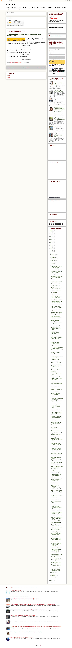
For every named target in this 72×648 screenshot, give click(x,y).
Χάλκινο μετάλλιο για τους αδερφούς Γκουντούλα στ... (56, 345)
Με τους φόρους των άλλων (56, 283)
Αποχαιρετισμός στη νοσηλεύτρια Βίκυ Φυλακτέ (58, 91)
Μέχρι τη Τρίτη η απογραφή (56, 556)
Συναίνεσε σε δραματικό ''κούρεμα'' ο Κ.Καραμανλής (56, 304)
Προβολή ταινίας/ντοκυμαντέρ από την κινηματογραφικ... (56, 288)
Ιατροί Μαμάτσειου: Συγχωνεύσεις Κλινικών (55, 541)
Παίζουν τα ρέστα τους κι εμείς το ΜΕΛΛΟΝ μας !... (56, 480)
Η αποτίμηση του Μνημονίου (56, 369)
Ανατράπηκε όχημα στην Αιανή (56, 312)
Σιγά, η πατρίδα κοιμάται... (55, 316)
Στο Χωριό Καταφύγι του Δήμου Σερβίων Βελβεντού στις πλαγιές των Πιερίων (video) (24, 598)
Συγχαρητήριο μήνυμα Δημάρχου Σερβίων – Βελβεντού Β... (57, 323)
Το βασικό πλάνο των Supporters (55, 486)
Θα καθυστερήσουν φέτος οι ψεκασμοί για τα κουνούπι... (56, 464)
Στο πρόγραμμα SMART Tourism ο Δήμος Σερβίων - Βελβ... (57, 504)
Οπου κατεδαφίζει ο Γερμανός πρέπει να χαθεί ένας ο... (56, 552)
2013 (51, 250)
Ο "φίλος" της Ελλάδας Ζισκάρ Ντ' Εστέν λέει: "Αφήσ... (56, 423)
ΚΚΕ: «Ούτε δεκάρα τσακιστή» (56, 414)
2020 (51, 239)
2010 (51, 578)
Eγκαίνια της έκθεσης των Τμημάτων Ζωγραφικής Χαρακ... (55, 406)
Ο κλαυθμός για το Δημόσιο (56, 558)
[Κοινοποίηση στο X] (26, 62)
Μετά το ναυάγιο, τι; (54, 361)
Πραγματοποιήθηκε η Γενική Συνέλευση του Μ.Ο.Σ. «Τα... (56, 563)
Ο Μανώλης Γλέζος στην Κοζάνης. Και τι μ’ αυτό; (55, 568)
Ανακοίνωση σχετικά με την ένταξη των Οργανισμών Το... (56, 417)
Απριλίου (53, 572)
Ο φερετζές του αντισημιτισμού (56, 453)
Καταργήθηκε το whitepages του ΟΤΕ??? (17, 590)
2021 (51, 237)
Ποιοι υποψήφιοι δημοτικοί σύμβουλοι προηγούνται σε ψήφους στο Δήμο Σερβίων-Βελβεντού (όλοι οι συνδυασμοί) (24, 595)
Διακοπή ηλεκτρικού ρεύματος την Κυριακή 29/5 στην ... (56, 433)
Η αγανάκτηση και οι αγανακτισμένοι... (54, 279)
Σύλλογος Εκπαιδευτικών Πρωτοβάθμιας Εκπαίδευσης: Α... (56, 419)
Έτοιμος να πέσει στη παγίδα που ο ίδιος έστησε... (56, 550)
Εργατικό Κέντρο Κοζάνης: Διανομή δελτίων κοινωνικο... (56, 326)
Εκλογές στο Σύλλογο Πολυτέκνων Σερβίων (55, 333)
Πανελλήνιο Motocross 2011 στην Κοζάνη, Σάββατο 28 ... (56, 404)
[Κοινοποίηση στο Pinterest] (28, 62)
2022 (51, 236)
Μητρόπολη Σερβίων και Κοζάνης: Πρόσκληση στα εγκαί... (56, 328)
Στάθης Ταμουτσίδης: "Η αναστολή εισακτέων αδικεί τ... (56, 515)
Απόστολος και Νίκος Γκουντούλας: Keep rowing (56, 335)
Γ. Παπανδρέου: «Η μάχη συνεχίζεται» (55, 536)
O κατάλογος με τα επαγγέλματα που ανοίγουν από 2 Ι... (56, 555)
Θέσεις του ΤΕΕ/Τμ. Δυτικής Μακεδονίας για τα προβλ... (56, 565)
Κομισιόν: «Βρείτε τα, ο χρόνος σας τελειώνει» (56, 379)
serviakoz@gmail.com (53, 18)
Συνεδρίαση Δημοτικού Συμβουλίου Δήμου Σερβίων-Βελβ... (56, 373)
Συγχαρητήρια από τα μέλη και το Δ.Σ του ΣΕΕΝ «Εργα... (56, 302)
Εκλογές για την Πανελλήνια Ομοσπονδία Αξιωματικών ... (56, 314)
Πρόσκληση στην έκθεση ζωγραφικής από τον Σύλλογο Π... (56, 410)
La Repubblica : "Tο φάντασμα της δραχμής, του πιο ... (56, 359)
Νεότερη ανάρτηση (10, 67)
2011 (51, 253)
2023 (51, 234)
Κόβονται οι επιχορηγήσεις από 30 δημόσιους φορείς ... (56, 267)
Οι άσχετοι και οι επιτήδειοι (55, 430)
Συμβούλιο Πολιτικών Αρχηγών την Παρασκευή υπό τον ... (56, 413)
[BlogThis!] (25, 62)
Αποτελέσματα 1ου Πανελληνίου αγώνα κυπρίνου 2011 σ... (56, 299)
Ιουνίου (52, 263)
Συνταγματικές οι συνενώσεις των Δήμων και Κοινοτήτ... (56, 475)
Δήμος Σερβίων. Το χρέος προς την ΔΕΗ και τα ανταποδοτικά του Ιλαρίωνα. (59, 98)
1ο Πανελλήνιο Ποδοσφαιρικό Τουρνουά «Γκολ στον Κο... (56, 547)
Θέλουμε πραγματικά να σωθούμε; (55, 340)
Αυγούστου (53, 260)
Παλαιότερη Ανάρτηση (41, 67)
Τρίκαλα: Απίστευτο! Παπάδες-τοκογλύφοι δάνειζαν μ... (56, 282)
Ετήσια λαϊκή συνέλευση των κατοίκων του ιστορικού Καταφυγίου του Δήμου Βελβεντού (59, 135)
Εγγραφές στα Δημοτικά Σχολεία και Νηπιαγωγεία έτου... (56, 446)
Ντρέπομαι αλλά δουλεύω (55, 529)
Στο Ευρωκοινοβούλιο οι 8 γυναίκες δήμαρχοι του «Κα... (56, 477)
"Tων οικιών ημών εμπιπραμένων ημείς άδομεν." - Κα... (56, 428)
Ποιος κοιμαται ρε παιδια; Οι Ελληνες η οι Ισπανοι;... (56, 460)
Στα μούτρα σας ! (54, 292)
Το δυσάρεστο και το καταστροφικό (54, 437)
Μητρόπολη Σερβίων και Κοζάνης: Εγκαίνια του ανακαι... (55, 469)
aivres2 (9, 77)
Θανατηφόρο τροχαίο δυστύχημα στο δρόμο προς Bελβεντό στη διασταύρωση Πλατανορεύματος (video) (27, 609)
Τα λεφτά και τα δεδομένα (55, 352)
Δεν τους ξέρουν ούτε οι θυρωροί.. (55, 354)
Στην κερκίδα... (53, 371)
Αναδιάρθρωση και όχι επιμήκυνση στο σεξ (55, 343)
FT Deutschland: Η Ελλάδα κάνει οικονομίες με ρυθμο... (57, 348)
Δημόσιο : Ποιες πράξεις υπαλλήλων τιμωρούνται (55, 321)
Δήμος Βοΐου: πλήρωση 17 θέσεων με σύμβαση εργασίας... (56, 387)
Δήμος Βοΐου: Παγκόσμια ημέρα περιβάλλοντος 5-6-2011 (56, 518)
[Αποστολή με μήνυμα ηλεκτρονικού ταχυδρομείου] (24, 62)
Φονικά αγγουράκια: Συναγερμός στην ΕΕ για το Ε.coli (56, 338)
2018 (51, 242)
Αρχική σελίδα (25, 67)
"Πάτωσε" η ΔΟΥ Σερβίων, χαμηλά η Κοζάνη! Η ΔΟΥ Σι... (56, 269)
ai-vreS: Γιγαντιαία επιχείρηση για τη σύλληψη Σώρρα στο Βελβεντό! (22, 637)
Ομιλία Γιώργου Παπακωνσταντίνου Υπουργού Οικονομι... (55, 482)
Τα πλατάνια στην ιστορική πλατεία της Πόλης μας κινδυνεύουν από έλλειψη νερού (59, 118)
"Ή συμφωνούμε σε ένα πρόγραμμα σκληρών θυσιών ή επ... (56, 439)
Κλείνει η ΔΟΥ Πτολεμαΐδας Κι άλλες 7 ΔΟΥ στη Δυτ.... (56, 528)
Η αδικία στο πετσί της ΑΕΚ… (56, 362)
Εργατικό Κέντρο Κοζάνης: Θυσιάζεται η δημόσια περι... (56, 444)
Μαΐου (52, 265)
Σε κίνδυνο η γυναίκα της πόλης (56, 462)
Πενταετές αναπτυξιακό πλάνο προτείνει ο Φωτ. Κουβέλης (56, 491)
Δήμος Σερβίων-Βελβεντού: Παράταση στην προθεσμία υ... (56, 307)
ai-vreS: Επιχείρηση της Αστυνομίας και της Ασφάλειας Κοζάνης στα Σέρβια (23, 615)
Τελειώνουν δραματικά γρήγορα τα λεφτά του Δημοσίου (56, 318)
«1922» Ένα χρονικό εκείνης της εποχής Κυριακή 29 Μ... (56, 520)
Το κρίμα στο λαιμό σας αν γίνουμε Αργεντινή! (55, 394)
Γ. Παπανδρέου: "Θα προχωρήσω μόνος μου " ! (56, 381)
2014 (51, 248)
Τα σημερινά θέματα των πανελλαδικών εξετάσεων (56, 570)
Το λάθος (52, 368)
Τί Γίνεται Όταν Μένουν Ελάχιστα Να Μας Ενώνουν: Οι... (57, 399)
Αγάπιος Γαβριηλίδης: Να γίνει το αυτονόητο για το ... (57, 467)
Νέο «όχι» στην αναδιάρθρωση (56, 364)
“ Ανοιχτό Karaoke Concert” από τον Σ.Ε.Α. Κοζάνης (56, 272)
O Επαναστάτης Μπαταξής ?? (56, 389)
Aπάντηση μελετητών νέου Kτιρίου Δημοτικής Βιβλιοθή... (56, 510)
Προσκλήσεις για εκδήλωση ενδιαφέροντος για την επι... (56, 539)
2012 (51, 251)
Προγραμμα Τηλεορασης (57, 197)
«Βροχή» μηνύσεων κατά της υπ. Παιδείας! (56, 523)
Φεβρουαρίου (53, 575)
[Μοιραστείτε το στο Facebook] (27, 62)
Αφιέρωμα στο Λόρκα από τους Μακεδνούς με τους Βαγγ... (56, 401)
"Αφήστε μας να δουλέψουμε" (56, 434)
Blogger (41, 645)
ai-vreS (10, 4)
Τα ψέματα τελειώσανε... (55, 497)
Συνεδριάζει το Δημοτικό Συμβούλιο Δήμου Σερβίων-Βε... (56, 507)
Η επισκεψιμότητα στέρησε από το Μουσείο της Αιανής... (56, 525)
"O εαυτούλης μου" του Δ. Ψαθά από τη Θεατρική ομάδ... (56, 277)
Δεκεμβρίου (53, 254)
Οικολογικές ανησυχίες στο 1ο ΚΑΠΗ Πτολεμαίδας (56, 366)
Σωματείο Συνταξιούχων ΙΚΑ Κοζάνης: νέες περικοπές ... (56, 472)
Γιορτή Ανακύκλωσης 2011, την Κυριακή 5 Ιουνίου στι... (56, 274)
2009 (51, 580)
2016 (51, 245)
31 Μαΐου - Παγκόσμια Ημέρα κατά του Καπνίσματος (56, 297)
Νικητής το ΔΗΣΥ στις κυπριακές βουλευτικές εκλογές (56, 560)
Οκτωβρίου (53, 257)
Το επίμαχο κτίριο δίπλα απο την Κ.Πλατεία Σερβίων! (56, 357)
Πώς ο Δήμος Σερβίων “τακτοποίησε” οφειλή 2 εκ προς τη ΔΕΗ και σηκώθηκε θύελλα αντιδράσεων (59, 83)
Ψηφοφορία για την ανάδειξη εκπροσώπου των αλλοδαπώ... (56, 544)
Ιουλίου (52, 262)
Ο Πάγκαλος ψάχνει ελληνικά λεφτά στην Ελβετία (56, 534)
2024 (51, 233)
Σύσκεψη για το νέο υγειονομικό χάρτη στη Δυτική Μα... (56, 496)
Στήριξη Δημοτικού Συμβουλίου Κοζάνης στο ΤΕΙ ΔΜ (56, 513)
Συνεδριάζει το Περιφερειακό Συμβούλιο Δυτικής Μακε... (56, 449)
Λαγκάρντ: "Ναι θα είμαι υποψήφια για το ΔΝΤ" (55, 451)
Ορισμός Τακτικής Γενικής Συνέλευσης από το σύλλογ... (56, 488)
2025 (51, 231)
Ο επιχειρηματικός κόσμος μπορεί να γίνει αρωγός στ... (56, 286)
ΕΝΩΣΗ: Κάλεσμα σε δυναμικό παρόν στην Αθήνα (56, 532)
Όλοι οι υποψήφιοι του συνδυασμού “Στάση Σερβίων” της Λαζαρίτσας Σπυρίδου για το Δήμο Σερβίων (27, 631)
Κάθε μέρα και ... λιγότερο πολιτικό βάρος (55, 294)
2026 (51, 230)
